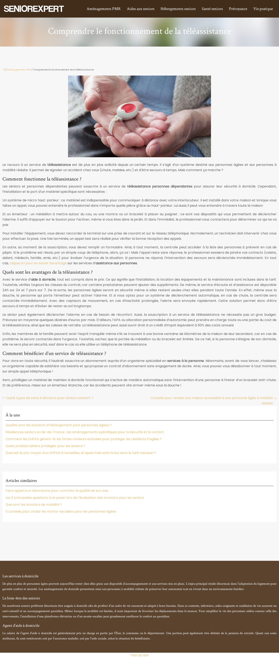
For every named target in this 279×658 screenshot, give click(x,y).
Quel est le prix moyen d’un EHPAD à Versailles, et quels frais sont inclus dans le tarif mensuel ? (81, 453)
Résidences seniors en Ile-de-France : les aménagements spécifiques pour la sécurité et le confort (85, 432)
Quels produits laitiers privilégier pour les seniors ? (45, 446)
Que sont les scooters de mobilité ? (34, 504)
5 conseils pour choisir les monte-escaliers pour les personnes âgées (61, 511)
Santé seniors (212, 8)
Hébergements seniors (178, 8)
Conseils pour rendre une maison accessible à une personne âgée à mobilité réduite (212, 401)
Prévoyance (238, 8)
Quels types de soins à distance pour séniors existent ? (49, 398)
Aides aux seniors (140, 8)
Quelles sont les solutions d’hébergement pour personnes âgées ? (59, 425)
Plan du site (140, 655)
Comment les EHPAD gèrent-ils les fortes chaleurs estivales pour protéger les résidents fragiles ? (84, 439)
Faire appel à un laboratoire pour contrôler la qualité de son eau (57, 490)
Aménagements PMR (104, 8)
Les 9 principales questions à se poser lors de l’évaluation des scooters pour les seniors (75, 497)
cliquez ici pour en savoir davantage (38, 263)
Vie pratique (263, 8)
